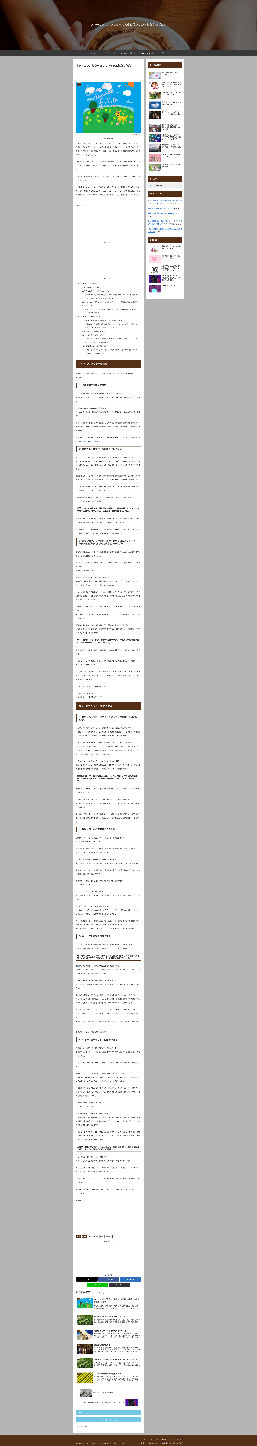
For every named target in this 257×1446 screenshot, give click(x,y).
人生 (79, 1236)
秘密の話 (109, 1236)
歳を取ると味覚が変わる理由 (158, 208)
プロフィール (154, 1439)
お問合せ (163, 1439)
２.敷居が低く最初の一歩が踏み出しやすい (95, 291)
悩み (97, 1236)
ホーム (145, 1439)
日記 (85, 1236)
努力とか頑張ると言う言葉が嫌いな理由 (162, 213)
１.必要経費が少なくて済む (90, 287)
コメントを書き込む (109, 1420)
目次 (105, 279)
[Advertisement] (108, 74)
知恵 (102, 1236)
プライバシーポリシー (175, 1439)
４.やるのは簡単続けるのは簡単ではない (95, 346)
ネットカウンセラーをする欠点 (90, 316)
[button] (119, 1285)
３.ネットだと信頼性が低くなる (92, 335)
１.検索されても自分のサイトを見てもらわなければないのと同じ (102, 320)
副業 (91, 1236)
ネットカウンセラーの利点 (88, 283)
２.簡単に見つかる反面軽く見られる (93, 331)
